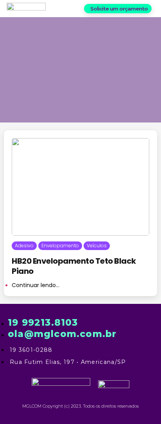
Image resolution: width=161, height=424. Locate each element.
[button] (118, 8)
